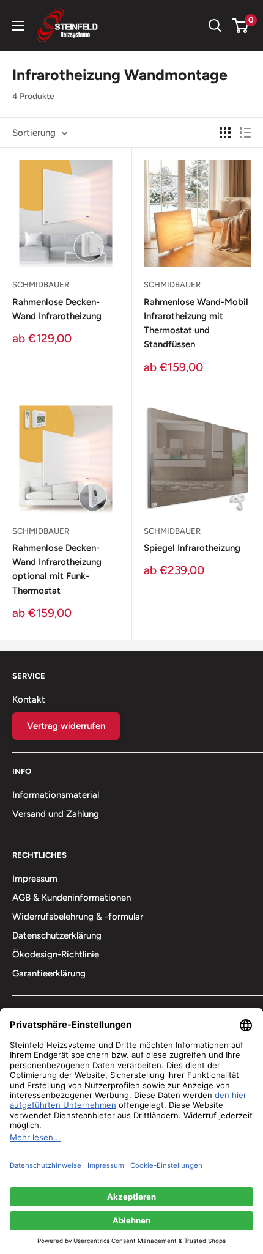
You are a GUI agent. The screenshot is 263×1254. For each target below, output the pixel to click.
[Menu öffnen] (18, 26)
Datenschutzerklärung (57, 935)
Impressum (34, 878)
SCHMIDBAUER (40, 284)
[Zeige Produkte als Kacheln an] (225, 132)
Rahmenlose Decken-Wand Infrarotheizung (57, 309)
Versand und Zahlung (55, 813)
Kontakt (28, 699)
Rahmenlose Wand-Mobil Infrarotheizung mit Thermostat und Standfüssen (196, 323)
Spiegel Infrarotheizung (192, 547)
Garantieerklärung (49, 973)
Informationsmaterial (55, 794)
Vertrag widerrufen (66, 725)
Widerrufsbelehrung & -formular (77, 916)
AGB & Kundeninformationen (71, 897)
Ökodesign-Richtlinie (55, 954)
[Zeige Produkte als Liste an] (245, 132)
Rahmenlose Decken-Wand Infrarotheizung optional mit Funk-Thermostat (57, 569)
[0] (240, 25)
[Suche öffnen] (215, 25)
